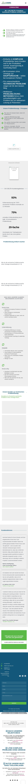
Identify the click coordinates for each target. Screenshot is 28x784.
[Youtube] (20, 676)
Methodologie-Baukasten (18, 741)
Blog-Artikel (14, 758)
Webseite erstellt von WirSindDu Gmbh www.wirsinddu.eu (14, 710)
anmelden (22, 775)
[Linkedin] (22, 676)
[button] (26, 3)
